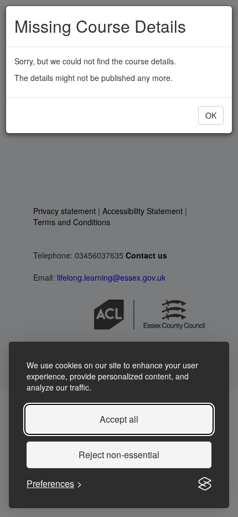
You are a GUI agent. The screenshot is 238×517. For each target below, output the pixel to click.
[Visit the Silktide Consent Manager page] (204, 483)
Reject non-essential (119, 454)
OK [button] (210, 115)
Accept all (119, 419)
